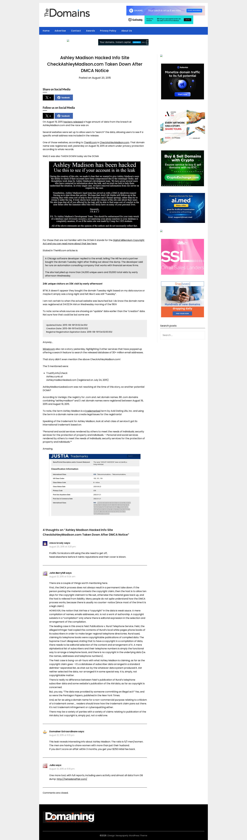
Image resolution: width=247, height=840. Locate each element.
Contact (76, 30)
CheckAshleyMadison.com (114, 142)
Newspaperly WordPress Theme (131, 835)
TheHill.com (90, 142)
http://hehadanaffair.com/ (72, 779)
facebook (65, 97)
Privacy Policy (108, 30)
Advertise (60, 30)
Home (46, 30)
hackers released (73, 121)
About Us (126, 30)
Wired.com (49, 349)
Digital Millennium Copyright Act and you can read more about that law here (93, 242)
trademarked (92, 411)
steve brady (56, 543)
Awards (90, 30)
